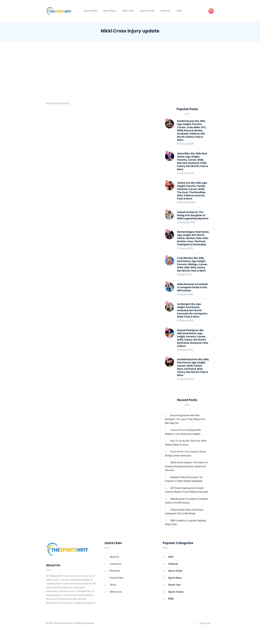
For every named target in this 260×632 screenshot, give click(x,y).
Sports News (109, 10)
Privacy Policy (116, 578)
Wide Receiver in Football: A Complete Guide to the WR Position (192, 287)
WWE (179, 10)
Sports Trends (147, 10)
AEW (170, 556)
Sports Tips (128, 10)
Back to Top (205, 623)
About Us (114, 556)
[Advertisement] (130, 71)
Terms (113, 584)
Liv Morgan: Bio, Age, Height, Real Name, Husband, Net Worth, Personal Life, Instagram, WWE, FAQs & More (192, 310)
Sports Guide (90, 10)
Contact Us (115, 564)
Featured (165, 10)
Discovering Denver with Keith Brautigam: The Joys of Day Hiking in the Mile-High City (185, 419)
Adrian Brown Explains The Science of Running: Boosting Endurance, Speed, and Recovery (186, 466)
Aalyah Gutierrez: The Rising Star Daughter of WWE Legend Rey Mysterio (192, 215)
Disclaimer (115, 570)
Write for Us (116, 591)
